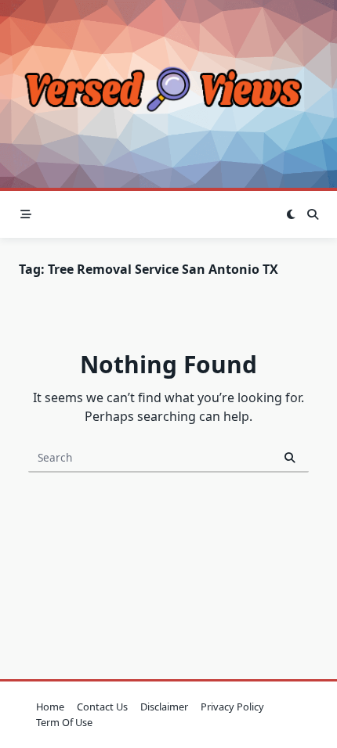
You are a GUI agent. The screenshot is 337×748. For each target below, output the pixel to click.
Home (50, 706)
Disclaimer (164, 706)
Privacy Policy (232, 706)
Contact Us (102, 706)
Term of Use (64, 722)
